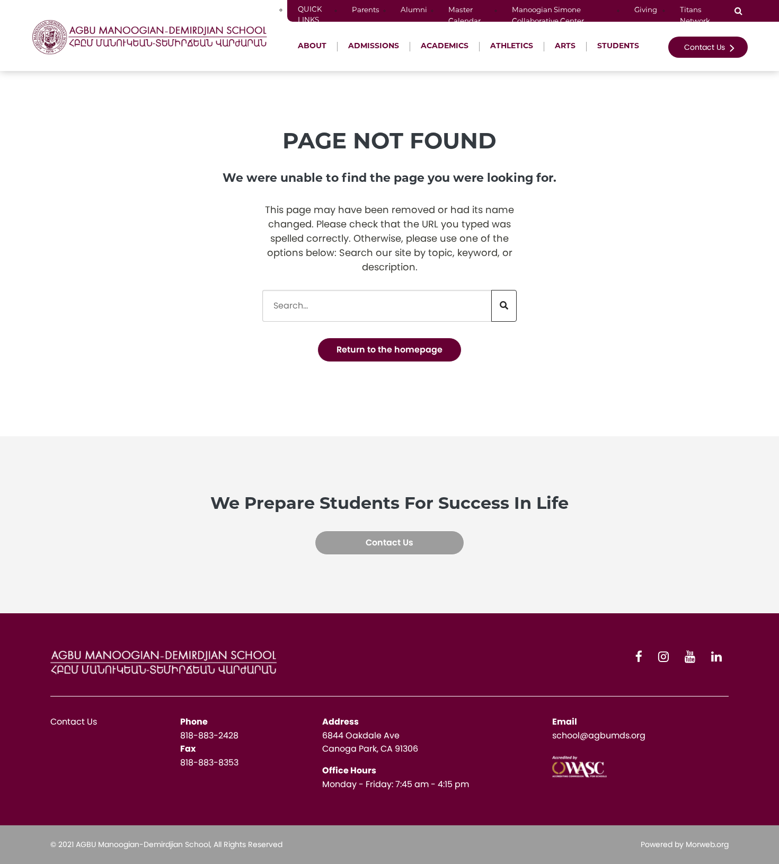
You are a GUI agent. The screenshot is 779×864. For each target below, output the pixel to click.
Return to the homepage (389, 349)
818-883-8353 (209, 762)
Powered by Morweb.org (685, 844)
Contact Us (705, 47)
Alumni (414, 10)
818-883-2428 (209, 735)
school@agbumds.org (598, 735)
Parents (365, 10)
